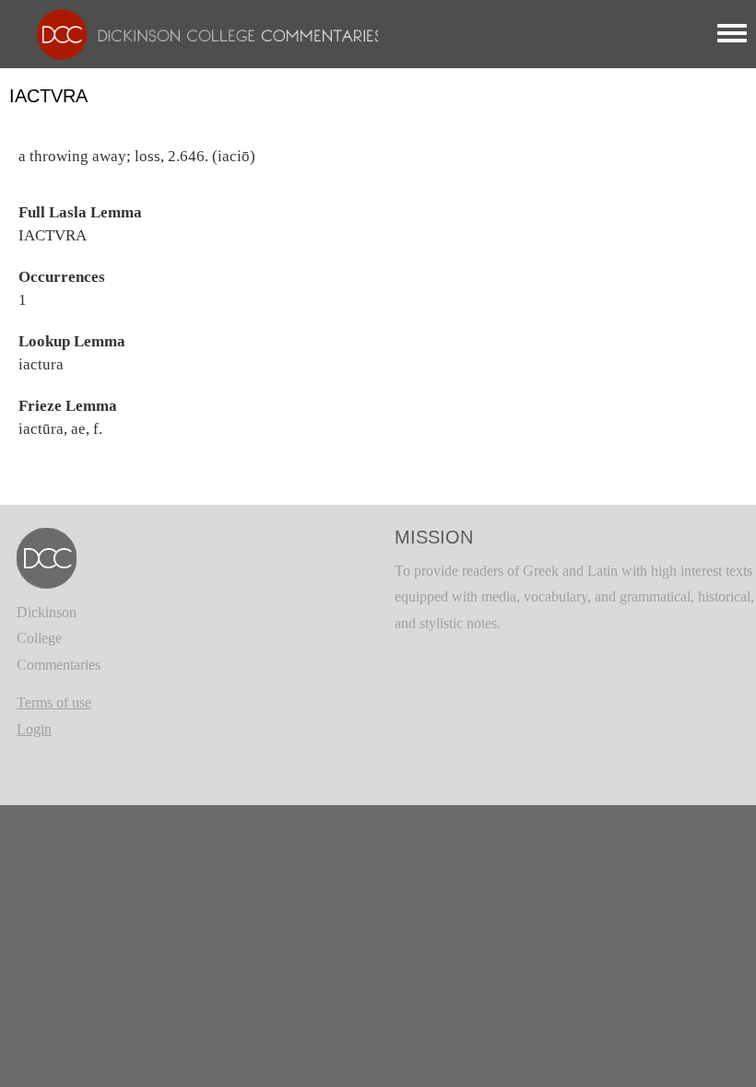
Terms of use (54, 702)
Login (34, 729)
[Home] (200, 33)
